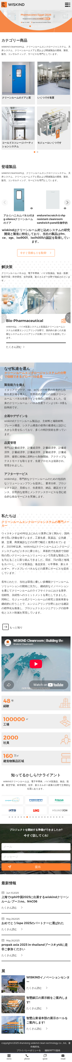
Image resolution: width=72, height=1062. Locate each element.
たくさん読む (14, 346)
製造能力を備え (14, 385)
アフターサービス (16, 474)
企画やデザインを (16, 416)
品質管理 (10, 442)
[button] (30, 26)
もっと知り (16, 627)
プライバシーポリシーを (29, 1050)
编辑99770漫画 (52, 1050)
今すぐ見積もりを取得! (33, 252)
